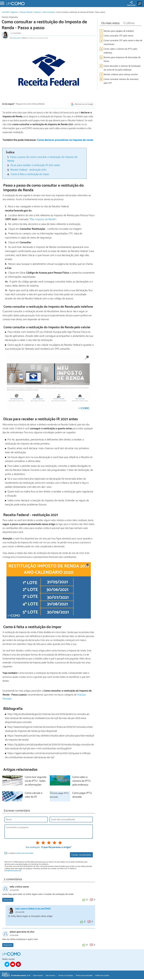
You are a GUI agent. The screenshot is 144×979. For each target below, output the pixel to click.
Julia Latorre (17, 37)
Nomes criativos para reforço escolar (121, 74)
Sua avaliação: (32, 847)
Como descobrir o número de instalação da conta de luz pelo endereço (122, 68)
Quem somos (38, 975)
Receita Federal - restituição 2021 (28, 170)
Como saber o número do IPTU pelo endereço (120, 51)
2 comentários (16, 33)
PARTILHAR (131, 5)
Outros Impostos (48, 12)
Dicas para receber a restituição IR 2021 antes (35, 165)
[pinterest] (18, 964)
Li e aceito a (20, 853)
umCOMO (5, 12)
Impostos (37, 12)
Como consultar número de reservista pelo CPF (121, 81)
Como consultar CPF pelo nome (118, 36)
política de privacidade (24, 853)
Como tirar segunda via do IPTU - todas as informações (35, 781)
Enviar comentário (81, 855)
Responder (8, 899)
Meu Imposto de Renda (42, 219)
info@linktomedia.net (13, 870)
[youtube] (12, 964)
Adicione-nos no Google (83, 104)
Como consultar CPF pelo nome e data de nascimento (123, 42)
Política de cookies (102, 975)
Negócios (14, 12)
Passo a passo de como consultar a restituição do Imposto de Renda (42, 159)
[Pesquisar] (140, 3)
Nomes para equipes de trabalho (119, 31)
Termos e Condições (65, 975)
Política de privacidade (84, 975)
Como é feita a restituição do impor (30, 174)
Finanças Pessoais (25, 12)
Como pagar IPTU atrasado (82, 795)
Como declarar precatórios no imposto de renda (65, 140)
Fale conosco (50, 975)
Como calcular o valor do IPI (33, 795)
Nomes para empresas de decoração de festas (122, 59)
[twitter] (7, 964)
